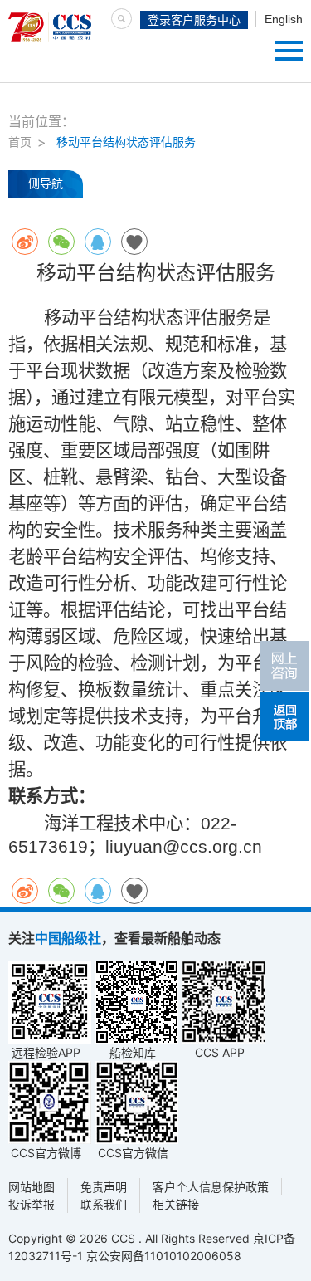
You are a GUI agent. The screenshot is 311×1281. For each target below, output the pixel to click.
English (284, 19)
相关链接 (176, 1204)
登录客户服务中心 (194, 20)
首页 (20, 141)
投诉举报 (31, 1204)
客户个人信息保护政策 (211, 1187)
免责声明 (103, 1187)
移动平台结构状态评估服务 (126, 141)
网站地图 (31, 1187)
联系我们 (103, 1204)
